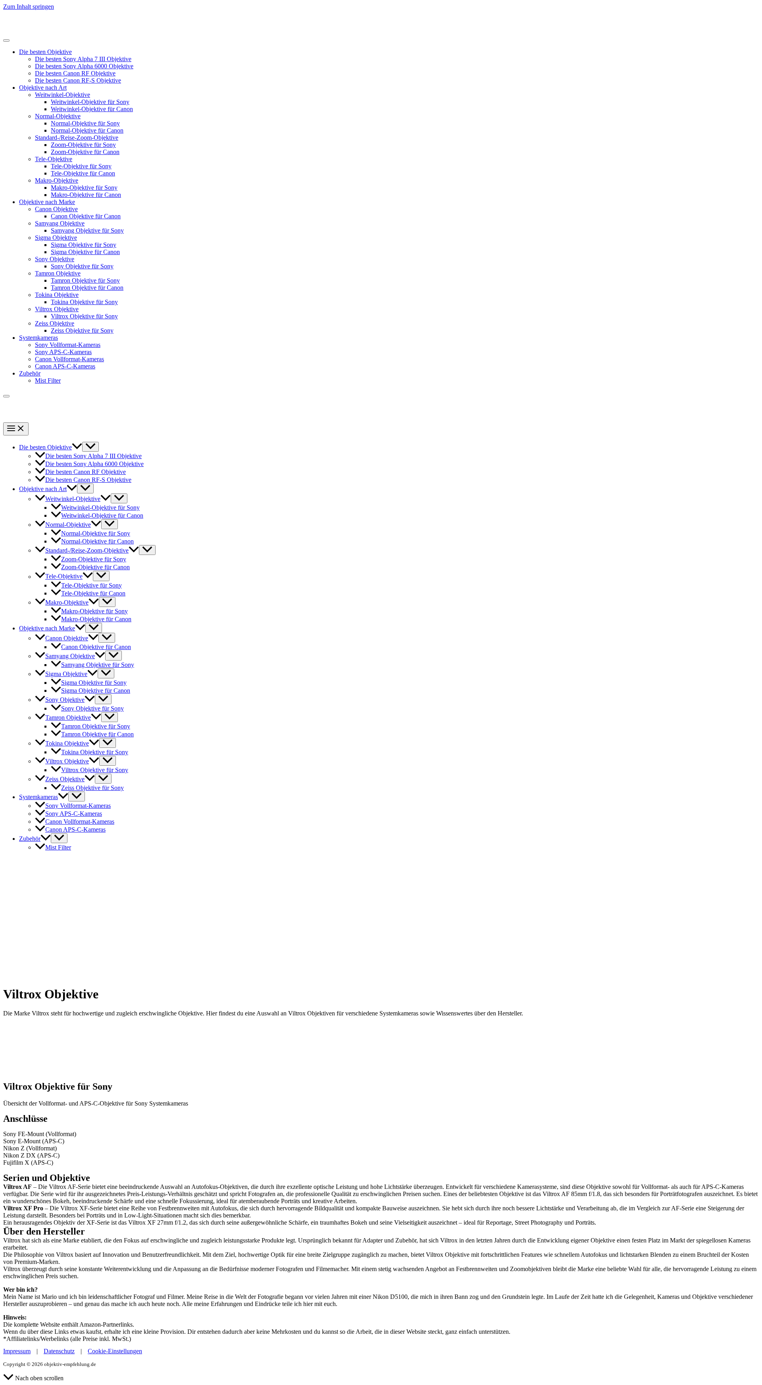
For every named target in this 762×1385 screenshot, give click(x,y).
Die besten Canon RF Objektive (75, 73)
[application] (77, 447)
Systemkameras (38, 337)
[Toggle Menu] (6, 40)
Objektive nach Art (43, 87)
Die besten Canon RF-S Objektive (78, 80)
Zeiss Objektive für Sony (82, 330)
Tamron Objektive (58, 273)
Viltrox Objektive (57, 309)
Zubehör (29, 373)
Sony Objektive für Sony (82, 266)
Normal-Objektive (58, 116)
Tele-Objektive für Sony (81, 166)
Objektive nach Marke (47, 201)
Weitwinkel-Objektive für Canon (92, 109)
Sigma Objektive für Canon (85, 251)
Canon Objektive (56, 209)
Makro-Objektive (56, 180)
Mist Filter (48, 380)
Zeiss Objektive (54, 323)
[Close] (6, 396)
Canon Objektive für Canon (86, 216)
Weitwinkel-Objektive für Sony (90, 101)
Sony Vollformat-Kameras (67, 344)
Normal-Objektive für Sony (85, 123)
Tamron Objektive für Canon (87, 287)
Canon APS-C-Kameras (65, 366)
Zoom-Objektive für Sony (83, 144)
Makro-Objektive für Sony (84, 187)
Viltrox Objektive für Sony (84, 316)
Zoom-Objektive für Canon (85, 151)
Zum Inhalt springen (28, 6)
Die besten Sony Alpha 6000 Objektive (84, 66)
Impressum (17, 1351)
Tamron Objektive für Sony (85, 280)
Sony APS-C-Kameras (63, 352)
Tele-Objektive (53, 159)
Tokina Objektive (57, 294)
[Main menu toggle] (16, 428)
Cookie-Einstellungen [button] (115, 1351)
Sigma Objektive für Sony (83, 244)
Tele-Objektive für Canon (83, 173)
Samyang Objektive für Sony (87, 230)
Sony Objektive (54, 259)
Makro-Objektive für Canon (86, 194)
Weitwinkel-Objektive (62, 94)
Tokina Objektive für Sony (84, 302)
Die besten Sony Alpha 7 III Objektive (83, 59)
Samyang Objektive (60, 223)
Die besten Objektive (45, 51)
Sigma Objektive (56, 237)
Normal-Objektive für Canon (87, 130)
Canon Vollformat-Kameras (69, 359)
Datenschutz (59, 1351)
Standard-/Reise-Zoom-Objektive (76, 137)
